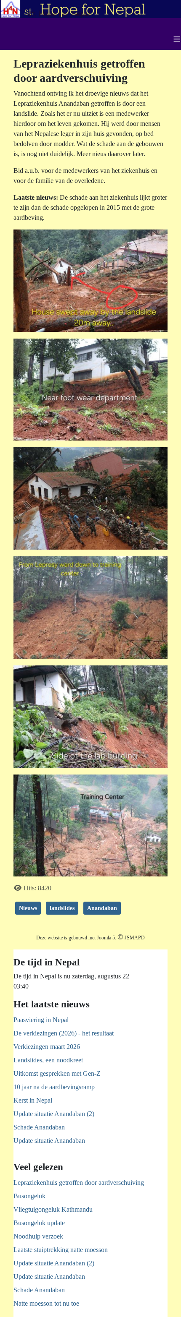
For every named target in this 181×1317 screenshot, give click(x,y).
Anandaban (102, 908)
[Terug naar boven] (166, 1301)
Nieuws (28, 908)
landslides (62, 908)
